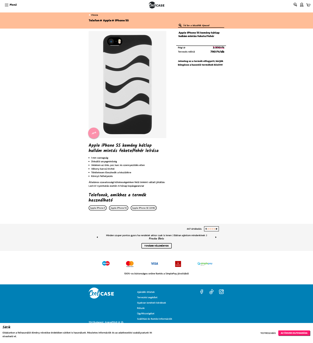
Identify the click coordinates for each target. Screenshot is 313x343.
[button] (295, 5)
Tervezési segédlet (147, 297)
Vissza (94, 15)
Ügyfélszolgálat (145, 313)
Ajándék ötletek (146, 292)
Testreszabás (268, 333)
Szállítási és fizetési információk (154, 319)
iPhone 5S (122, 20)
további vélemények (156, 245)
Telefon (94, 20)
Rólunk (141, 308)
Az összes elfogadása (294, 333)
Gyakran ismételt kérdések (151, 303)
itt (151, 332)
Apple (107, 20)
